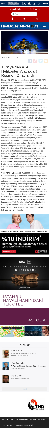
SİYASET (33, 419)
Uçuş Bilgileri (16, 9)
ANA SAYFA (5, 419)
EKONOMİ (41, 419)
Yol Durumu (35, 9)
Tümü (24, 389)
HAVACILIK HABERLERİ (19, 419)
